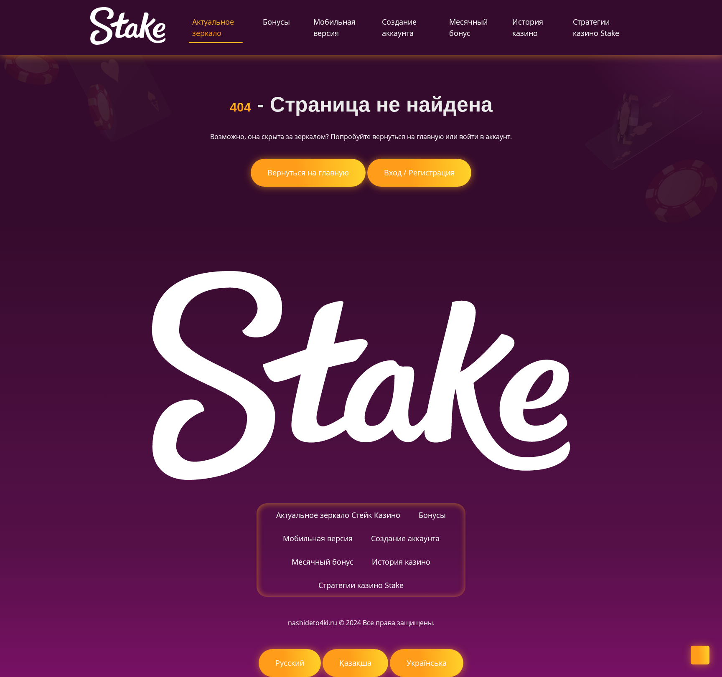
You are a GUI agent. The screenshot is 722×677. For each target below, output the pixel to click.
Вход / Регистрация (419, 172)
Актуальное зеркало (213, 27)
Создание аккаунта (399, 27)
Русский (289, 663)
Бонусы (276, 22)
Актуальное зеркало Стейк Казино (338, 515)
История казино (527, 27)
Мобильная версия (334, 27)
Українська (427, 663)
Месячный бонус (468, 27)
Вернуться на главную (308, 172)
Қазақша (355, 663)
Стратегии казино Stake (596, 27)
